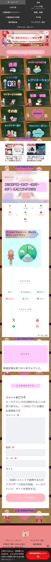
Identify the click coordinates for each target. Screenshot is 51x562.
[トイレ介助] (13, 82)
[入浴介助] (38, 66)
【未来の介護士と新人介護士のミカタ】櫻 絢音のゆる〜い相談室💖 (13, 547)
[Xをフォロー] (13, 320)
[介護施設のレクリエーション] (38, 82)
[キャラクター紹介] (13, 130)
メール (11, 458)
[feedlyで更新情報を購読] (13, 326)
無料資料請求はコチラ (38, 553)
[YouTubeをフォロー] (37, 320)
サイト (9, 469)
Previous (2, 153)
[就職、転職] (38, 98)
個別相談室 (37, 544)
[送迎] (13, 66)
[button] (25, 220)
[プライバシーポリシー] (38, 130)
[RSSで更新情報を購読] (37, 326)
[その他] (13, 114)
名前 (10, 447)
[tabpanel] (14, 153)
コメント (12, 415)
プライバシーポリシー (13, 540)
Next (49, 153)
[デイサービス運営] (13, 98)
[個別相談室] (38, 114)
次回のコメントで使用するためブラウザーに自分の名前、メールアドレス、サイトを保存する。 (25, 484)
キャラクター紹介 (37, 540)
